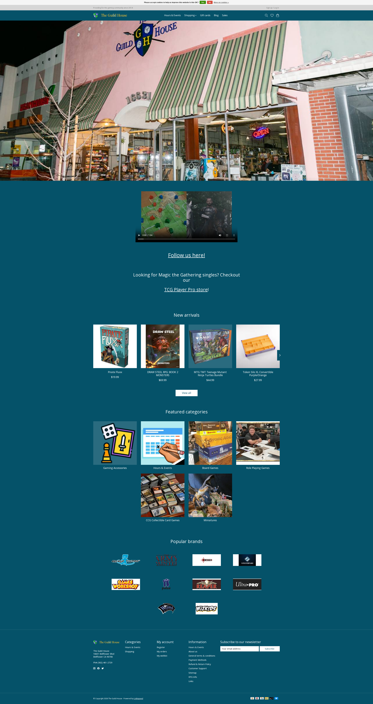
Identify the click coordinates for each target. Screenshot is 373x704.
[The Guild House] (111, 15)
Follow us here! (186, 255)
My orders (162, 651)
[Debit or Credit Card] (271, 698)
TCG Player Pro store (186, 289)
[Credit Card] (262, 698)
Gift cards (205, 15)
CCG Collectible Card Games (163, 520)
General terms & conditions (202, 655)
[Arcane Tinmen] (126, 560)
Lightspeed (138, 698)
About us (193, 651)
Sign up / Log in (272, 8)
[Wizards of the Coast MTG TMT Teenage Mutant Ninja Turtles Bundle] (210, 346)
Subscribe (269, 648)
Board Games (210, 468)
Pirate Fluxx (115, 372)
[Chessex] (207, 560)
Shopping (129, 651)
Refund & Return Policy (200, 664)
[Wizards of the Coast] (166, 609)
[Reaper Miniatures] (207, 585)
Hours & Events (172, 15)
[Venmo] (276, 698)
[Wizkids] (207, 609)
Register (161, 647)
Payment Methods (197, 659)
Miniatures (210, 520)
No (210, 2)
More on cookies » (221, 2)
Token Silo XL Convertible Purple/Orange (258, 373)
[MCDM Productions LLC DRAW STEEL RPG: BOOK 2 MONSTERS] (162, 346)
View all (186, 393)
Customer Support (198, 668)
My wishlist (162, 655)
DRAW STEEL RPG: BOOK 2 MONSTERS (162, 373)
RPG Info (193, 676)
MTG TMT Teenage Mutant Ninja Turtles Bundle (210, 373)
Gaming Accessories (115, 468)
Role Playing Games (258, 468)
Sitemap (193, 672)
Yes (202, 2)
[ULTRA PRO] (247, 585)
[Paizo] (166, 585)
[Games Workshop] (126, 585)
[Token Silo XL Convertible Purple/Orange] (258, 346)
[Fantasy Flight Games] (247, 560)
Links (191, 681)
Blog (216, 15)
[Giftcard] (257, 698)
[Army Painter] (166, 560)
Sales (225, 15)
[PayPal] (267, 698)
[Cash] (252, 698)
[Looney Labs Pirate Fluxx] (115, 346)
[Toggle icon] (266, 15)
